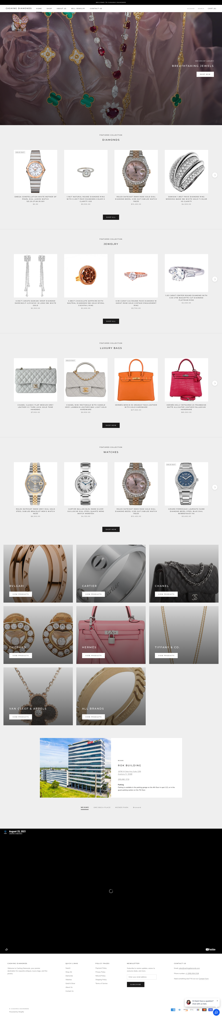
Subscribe (135, 984)
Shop (49, 8)
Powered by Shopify (16, 1012)
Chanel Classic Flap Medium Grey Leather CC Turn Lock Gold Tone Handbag (36, 407)
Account (191, 8)
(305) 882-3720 (123, 779)
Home (39, 8)
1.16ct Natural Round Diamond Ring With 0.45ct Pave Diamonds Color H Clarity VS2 (86, 199)
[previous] (7, 175)
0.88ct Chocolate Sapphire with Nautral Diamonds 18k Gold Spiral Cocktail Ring (86, 303)
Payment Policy (101, 968)
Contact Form (204, 979)
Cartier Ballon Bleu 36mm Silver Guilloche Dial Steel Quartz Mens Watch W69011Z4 (86, 511)
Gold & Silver (70, 983)
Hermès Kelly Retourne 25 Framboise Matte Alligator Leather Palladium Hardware (186, 407)
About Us (61, 8)
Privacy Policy (100, 972)
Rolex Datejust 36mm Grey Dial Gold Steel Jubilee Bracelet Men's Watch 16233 (35, 511)
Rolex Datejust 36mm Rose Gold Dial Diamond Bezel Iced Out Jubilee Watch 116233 (136, 199)
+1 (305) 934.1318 (192, 973)
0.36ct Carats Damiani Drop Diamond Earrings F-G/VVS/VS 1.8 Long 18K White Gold (35, 303)
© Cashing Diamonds (19, 1009)
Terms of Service (101, 983)
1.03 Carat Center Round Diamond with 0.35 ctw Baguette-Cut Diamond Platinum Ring (186, 298)
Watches (69, 980)
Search (201, 8)
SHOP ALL (111, 321)
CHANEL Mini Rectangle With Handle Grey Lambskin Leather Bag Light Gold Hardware (86, 407)
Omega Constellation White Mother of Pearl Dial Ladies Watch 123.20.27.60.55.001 (36, 199)
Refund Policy (100, 976)
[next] (214, 175)
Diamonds (69, 976)
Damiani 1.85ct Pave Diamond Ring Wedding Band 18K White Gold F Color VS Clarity (186, 199)
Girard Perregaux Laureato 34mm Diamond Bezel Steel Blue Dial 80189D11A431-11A (186, 511)
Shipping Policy (101, 980)
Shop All (111, 217)
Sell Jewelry (78, 8)
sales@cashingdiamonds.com (189, 968)
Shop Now (205, 74)
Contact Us (96, 8)
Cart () (212, 8)
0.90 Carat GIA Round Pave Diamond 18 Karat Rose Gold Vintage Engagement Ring (136, 303)
